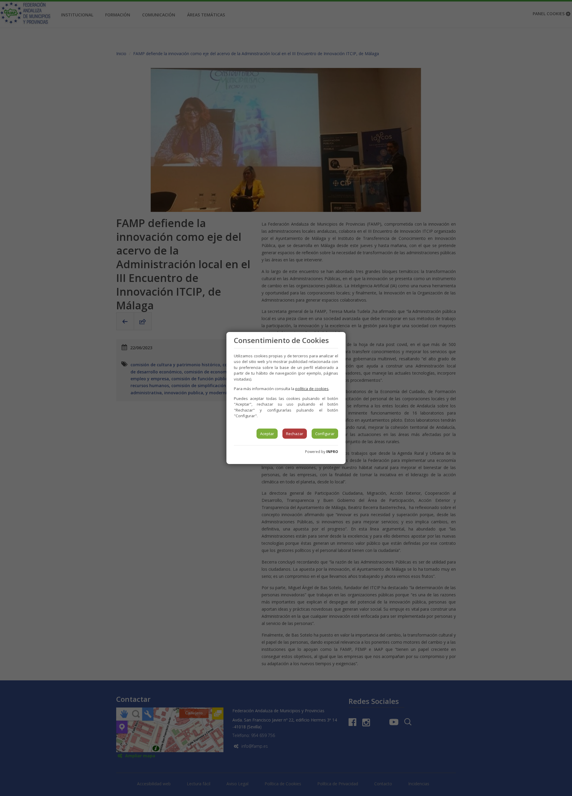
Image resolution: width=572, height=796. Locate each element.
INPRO (332, 451)
